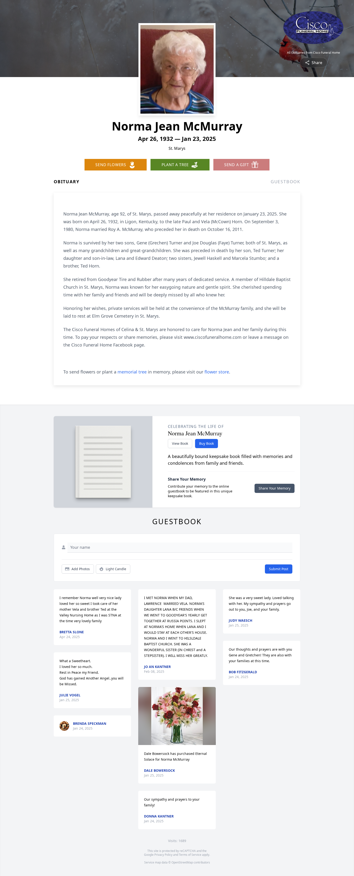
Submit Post (278, 569)
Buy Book (206, 443)
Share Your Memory (274, 488)
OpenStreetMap (182, 862)
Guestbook (285, 181)
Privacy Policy (163, 855)
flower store (216, 372)
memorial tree (132, 372)
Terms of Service (190, 855)
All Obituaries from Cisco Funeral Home (313, 53)
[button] (177, 716)
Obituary (66, 181)
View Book (180, 443)
